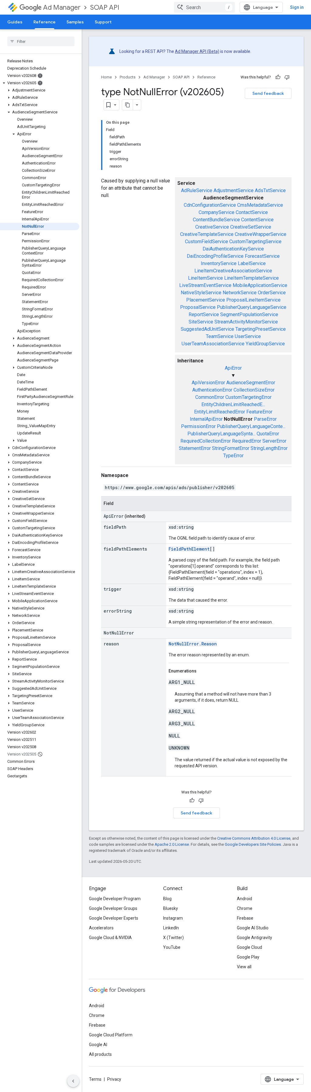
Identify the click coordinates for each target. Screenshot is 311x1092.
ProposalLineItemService (253, 300)
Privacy (114, 1079)
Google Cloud (249, 947)
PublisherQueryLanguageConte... (251, 426)
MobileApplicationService (260, 285)
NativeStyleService (201, 292)
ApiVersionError (208, 382)
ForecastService (262, 256)
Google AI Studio (252, 927)
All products (100, 1054)
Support (103, 22)
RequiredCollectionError (205, 441)
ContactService (252, 212)
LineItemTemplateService (251, 278)
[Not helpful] (287, 77)
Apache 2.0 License (172, 844)
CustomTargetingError (248, 397)
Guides (14, 22)
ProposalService (198, 307)
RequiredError (246, 441)
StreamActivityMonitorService (246, 322)
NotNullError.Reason (193, 644)
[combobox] (204, 7)
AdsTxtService (270, 190)
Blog (167, 898)
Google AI (98, 1044)
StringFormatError (230, 448)
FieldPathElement (189, 549)
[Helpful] (277, 77)
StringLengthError (269, 448)
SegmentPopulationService (249, 314)
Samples (75, 22)
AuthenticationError (212, 390)
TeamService (220, 336)
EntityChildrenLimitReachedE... (233, 404)
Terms (95, 1079)
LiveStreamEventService (205, 285)
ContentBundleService (216, 220)
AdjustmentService (234, 190)
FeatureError (259, 412)
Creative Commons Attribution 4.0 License (253, 838)
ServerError (274, 441)
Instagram (173, 918)
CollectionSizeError (254, 390)
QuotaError (268, 434)
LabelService (252, 263)
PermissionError (198, 426)
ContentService (257, 220)
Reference (44, 22)
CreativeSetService (250, 227)
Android (244, 898)
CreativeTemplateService (207, 234)
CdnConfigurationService (210, 205)
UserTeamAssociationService (213, 344)
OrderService (272, 292)
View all (244, 966)
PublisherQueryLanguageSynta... (221, 434)
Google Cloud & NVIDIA (110, 937)
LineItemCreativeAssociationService (233, 271)
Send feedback (268, 93)
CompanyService (216, 212)
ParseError (265, 419)
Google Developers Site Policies (253, 844)
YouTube (171, 947)
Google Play (248, 957)
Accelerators (101, 927)
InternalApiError (206, 419)
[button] (39, 83)
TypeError (233, 455)
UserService (248, 336)
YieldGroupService (265, 344)
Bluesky (170, 908)
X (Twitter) (173, 937)
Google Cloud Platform (110, 1034)
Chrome (244, 908)
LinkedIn (171, 927)
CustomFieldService (206, 241)
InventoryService (219, 263)
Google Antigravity (254, 937)
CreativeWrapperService (260, 234)
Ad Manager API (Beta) (197, 51)
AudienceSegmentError (250, 382)
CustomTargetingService (255, 241)
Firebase (245, 918)
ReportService (204, 314)
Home (106, 77)
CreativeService (212, 227)
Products (127, 77)
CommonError (209, 397)
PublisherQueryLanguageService (251, 307)
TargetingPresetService (260, 329)
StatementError (195, 448)
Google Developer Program (115, 898)
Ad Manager (61, 7)
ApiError (233, 368)
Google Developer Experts (113, 918)
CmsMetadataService (260, 205)
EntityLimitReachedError (219, 412)
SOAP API (104, 7)
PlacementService (205, 300)
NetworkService (240, 292)
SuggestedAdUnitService (207, 329)
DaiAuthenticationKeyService (233, 249)
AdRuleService (196, 190)
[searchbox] (40, 41)
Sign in (297, 7)
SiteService (201, 322)
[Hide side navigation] (73, 1081)
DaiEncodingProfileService (215, 256)
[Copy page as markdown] (127, 105)
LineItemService (205, 278)
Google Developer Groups (113, 908)
